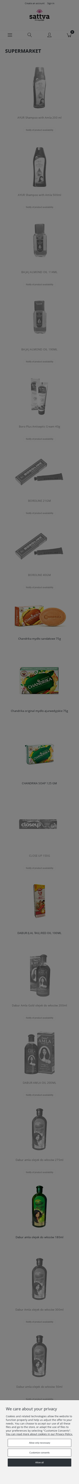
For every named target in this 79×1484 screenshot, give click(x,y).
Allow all (39, 1462)
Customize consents (39, 1452)
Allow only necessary (39, 1443)
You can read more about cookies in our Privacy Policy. (39, 1434)
